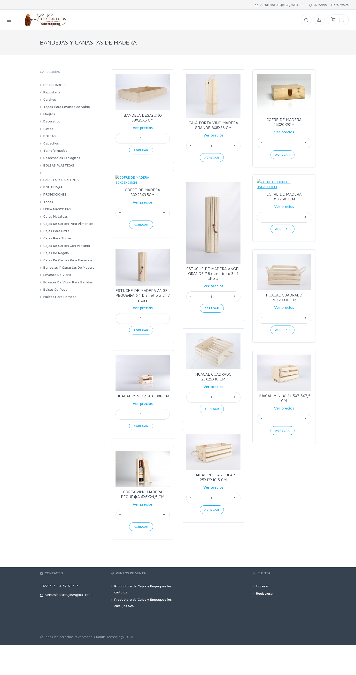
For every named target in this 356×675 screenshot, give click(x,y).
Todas (48, 202)
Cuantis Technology (109, 637)
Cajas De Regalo (56, 253)
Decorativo (51, 121)
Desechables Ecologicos (61, 158)
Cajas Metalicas (55, 216)
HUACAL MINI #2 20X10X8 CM (142, 396)
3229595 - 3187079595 (330, 5)
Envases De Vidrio (57, 275)
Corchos (49, 99)
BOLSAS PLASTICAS (58, 165)
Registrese (264, 593)
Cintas (48, 129)
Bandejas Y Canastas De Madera (68, 267)
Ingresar (262, 586)
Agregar (141, 150)
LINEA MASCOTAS (57, 209)
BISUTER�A (52, 187)
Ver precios (143, 127)
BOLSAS (49, 136)
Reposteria (51, 92)
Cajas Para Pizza (56, 231)
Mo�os (49, 114)
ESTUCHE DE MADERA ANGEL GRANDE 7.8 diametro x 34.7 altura (213, 273)
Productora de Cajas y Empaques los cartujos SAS (143, 602)
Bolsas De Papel (55, 289)
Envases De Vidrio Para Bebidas (68, 282)
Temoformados (55, 150)
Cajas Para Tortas (57, 238)
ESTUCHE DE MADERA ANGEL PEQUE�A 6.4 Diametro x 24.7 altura (143, 295)
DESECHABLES (54, 85)
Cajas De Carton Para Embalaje (67, 260)
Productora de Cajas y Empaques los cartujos (143, 589)
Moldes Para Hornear (59, 297)
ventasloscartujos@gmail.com (280, 5)
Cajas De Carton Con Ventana (66, 245)
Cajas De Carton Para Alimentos (68, 223)
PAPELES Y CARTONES (61, 180)
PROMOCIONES (55, 194)
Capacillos (51, 143)
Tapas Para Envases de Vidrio (66, 107)
